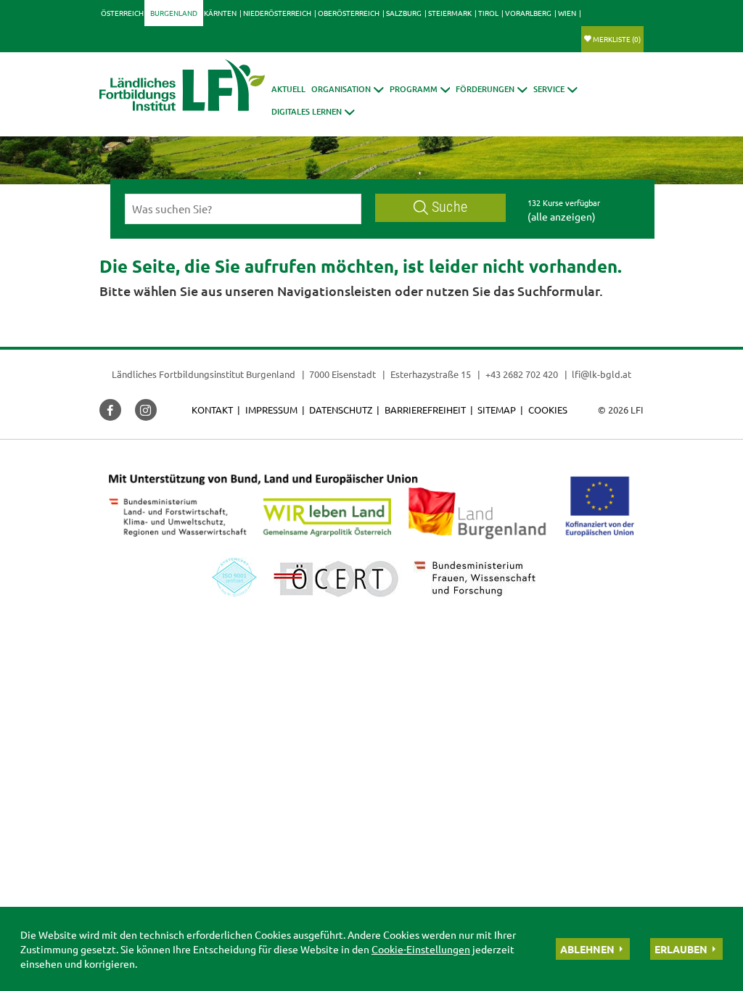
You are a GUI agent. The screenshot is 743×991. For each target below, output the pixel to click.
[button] (347, 89)
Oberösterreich (348, 12)
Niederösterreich (277, 12)
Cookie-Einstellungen (421, 948)
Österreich (122, 12)
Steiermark (450, 12)
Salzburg (404, 12)
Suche (449, 207)
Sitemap (496, 409)
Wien (567, 12)
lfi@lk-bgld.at (601, 374)
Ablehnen (587, 948)
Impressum (271, 409)
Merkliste (617, 38)
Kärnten (220, 12)
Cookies (547, 409)
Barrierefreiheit (425, 409)
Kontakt (212, 409)
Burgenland (173, 12)
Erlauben (680, 948)
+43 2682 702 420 (521, 374)
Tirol (488, 12)
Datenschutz (340, 409)
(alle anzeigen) (562, 216)
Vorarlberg (528, 12)
